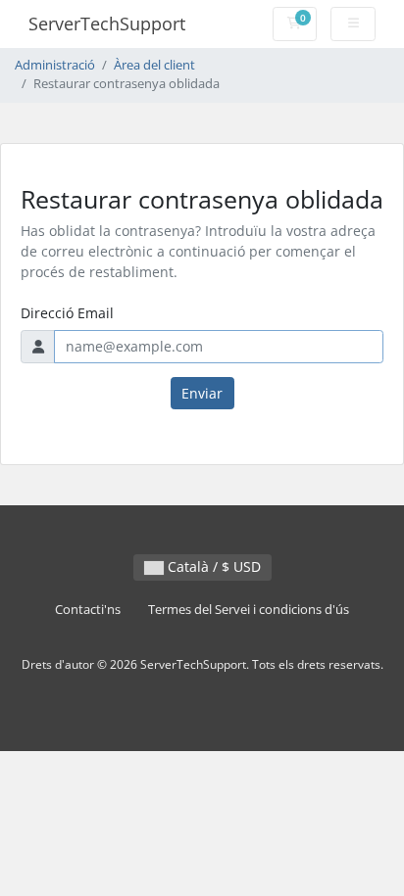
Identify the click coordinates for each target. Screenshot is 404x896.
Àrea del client (154, 65)
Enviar (202, 393)
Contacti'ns (88, 609)
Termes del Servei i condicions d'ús (248, 609)
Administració (55, 65)
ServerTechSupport (106, 23)
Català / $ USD (212, 566)
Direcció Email (67, 313)
